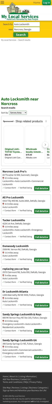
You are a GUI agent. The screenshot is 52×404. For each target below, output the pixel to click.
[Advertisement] (26, 69)
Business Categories (38, 387)
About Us (14, 376)
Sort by (4, 112)
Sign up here (8, 390)
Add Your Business (11, 379)
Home (5, 376)
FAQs (26, 382)
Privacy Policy (36, 382)
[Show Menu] (2, 2)
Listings (24, 387)
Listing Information (27, 376)
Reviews (15, 387)
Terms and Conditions (12, 382)
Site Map (7, 387)
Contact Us (25, 379)
